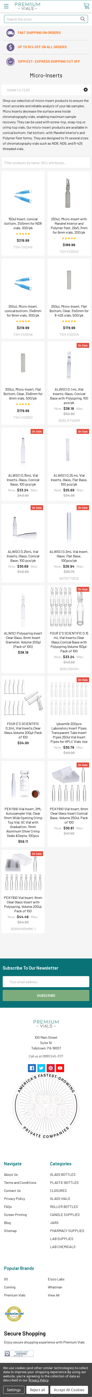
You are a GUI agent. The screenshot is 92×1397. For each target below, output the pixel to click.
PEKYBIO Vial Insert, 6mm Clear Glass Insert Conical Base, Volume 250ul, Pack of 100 (69, 815)
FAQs (8, 1206)
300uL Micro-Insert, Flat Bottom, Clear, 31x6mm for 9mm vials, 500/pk (23, 393)
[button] (85, 89)
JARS (54, 1222)
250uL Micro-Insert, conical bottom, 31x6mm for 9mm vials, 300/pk (23, 310)
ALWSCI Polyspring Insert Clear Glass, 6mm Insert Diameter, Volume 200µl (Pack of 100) (23, 640)
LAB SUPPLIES (61, 1238)
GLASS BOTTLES (62, 1174)
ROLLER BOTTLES (64, 1206)
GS (6, 1279)
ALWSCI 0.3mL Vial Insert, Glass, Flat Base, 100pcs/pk (69, 556)
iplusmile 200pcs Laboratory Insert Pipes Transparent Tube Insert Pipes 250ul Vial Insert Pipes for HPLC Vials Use (69, 732)
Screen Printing (15, 1214)
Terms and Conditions (20, 1182)
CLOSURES (58, 1190)
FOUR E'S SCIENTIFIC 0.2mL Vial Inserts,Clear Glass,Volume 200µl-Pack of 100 (23, 730)
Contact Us (12, 1190)
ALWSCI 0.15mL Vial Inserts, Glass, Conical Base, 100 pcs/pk (23, 479)
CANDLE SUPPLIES (65, 1214)
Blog (7, 1222)
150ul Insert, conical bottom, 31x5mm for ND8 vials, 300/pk (23, 223)
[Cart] (86, 6)
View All (53, 1295)
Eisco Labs (56, 1279)
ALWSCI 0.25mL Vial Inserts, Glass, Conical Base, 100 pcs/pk (23, 556)
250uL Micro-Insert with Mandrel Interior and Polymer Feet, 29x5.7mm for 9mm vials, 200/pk (69, 225)
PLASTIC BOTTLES (64, 1182)
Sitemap (10, 1230)
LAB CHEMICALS (62, 1247)
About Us (11, 1174)
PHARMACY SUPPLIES (67, 1230)
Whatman (55, 1287)
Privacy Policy (14, 1198)
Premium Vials (14, 1295)
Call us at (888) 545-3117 (46, 1056)
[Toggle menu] (6, 6)
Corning (9, 1287)
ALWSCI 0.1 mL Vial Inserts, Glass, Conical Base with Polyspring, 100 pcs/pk (69, 396)
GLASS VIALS (60, 1198)
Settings (14, 1389)
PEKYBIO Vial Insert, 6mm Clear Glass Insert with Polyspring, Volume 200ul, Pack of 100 (23, 904)
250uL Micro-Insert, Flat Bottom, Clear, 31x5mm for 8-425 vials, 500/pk (69, 310)
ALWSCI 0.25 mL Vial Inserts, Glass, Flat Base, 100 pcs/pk (69, 479)
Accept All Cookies (69, 1389)
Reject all (37, 1389)
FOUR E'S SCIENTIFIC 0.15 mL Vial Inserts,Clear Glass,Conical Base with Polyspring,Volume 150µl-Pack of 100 (69, 642)
